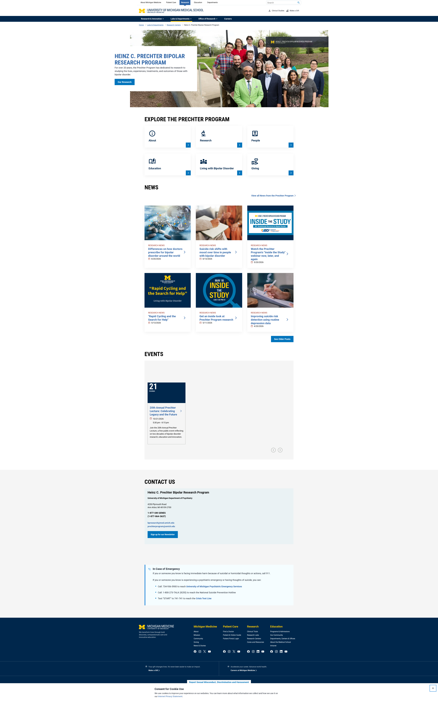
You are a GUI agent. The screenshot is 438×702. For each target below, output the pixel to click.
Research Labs (253, 635)
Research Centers (254, 639)
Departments (212, 2)
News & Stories (200, 646)
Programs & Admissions (280, 631)
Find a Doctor (228, 631)
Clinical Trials (252, 631)
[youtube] (209, 651)
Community (198, 639)
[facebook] (195, 651)
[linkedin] (258, 651)
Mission (197, 635)
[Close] (432, 688)
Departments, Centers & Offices (282, 639)
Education (198, 2)
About (196, 631)
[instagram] (199, 651)
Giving (196, 642)
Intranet (273, 646)
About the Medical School (280, 642)
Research (185, 2)
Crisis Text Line (203, 598)
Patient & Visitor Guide (232, 635)
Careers (228, 19)
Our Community (276, 635)
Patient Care (171, 2)
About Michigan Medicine (151, 2)
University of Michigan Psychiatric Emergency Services (214, 586)
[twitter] (204, 651)
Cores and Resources (255, 642)
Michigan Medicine (205, 626)
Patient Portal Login (231, 639)
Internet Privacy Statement (170, 696)
